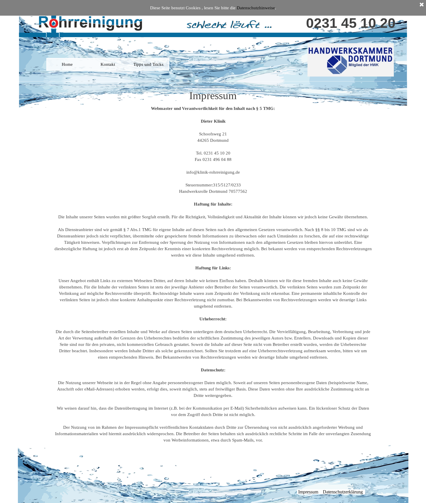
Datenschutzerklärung (343, 491)
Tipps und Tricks (148, 64)
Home (67, 64)
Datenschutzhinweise (256, 8)
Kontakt (108, 64)
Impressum (308, 491)
